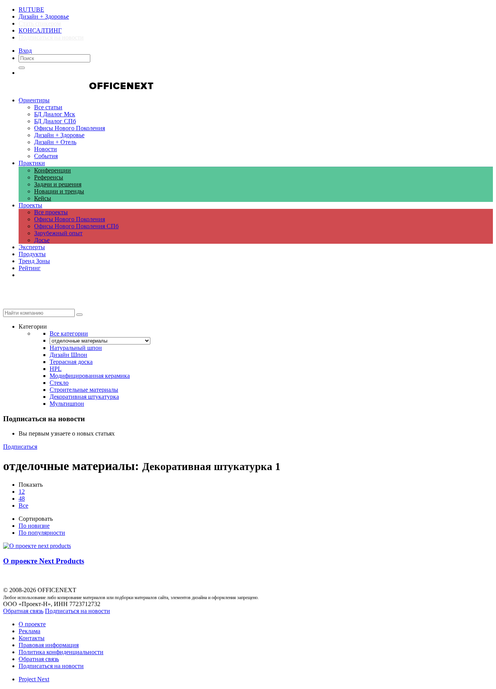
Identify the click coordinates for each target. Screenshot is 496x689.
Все (23, 505)
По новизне (34, 525)
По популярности (42, 532)
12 (22, 491)
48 (22, 498)
